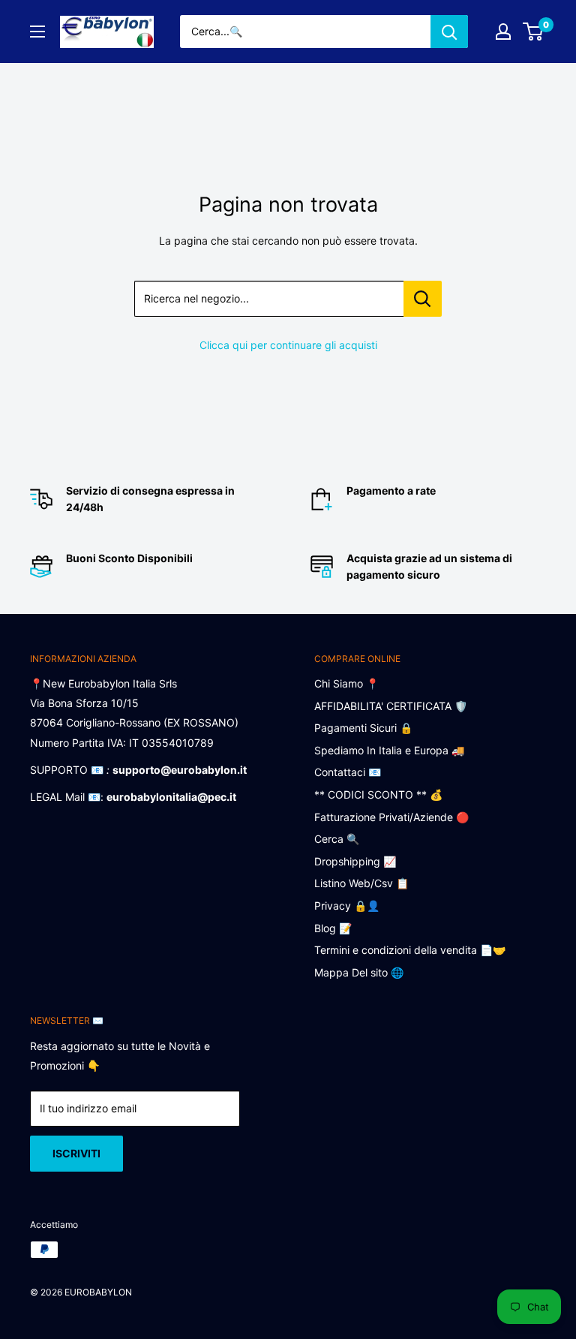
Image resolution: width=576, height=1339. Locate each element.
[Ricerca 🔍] (449, 31)
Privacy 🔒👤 (347, 905)
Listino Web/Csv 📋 (361, 883)
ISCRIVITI (76, 1153)
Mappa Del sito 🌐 (359, 972)
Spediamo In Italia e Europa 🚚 (389, 750)
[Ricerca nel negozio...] (423, 299)
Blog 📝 (333, 928)
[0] (533, 32)
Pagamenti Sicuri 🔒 (363, 727)
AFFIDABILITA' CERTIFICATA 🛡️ (390, 706)
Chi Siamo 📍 (346, 683)
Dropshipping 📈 (355, 861)
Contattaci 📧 (347, 772)
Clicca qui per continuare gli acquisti (288, 345)
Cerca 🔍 (336, 838)
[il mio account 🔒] (503, 31)
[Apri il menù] (37, 32)
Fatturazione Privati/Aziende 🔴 (391, 817)
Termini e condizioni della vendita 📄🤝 (410, 949)
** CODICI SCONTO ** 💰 (378, 794)
